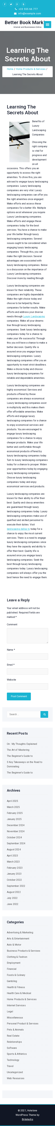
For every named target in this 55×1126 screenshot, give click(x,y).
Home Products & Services (31, 69)
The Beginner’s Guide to (20, 756)
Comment (12, 624)
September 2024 (16, 843)
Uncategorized (15, 1072)
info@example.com (29, 13)
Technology (13, 1060)
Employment (13, 962)
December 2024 (15, 825)
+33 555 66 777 (28, 9)
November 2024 (15, 831)
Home (10, 69)
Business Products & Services (23, 950)
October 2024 (14, 837)
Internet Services (16, 1005)
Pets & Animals (15, 1029)
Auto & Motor (14, 944)
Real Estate (13, 1035)
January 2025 (14, 819)
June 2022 (12, 904)
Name (11, 649)
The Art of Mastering (18, 749)
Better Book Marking (27, 22)
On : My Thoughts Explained (22, 743)
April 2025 (12, 801)
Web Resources (15, 1078)
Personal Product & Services (22, 1023)
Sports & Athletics (17, 1053)
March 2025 (13, 807)
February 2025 (15, 813)
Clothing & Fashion (17, 956)
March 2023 (13, 861)
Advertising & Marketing (20, 932)
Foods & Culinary (16, 975)
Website (11, 679)
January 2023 (14, 873)
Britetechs (27, 1119)
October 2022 (14, 879)
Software (12, 1048)
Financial (11, 968)
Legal (10, 1011)
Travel (10, 1066)
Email (11, 664)
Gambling (12, 981)
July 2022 (12, 898)
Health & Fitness (16, 987)
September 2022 (16, 886)
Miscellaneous (15, 1017)
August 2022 (14, 892)
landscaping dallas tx (18, 529)
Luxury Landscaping (34, 316)
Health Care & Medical (19, 993)
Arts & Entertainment (18, 938)
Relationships (14, 1041)
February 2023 (15, 867)
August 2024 (14, 849)
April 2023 (12, 855)
